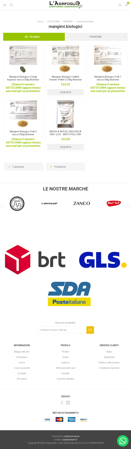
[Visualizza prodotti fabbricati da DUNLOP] (49, 203)
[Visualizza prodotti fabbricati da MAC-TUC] (113, 203)
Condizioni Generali (109, 368)
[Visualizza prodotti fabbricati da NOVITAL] (17, 203)
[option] (17, 202)
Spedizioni (109, 357)
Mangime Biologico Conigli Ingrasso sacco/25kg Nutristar (23, 78)
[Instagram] (68, 402)
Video (109, 351)
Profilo (65, 351)
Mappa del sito (22, 351)
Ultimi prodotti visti (65, 368)
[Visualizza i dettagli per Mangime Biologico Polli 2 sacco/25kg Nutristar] (23, 114)
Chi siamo (22, 378)
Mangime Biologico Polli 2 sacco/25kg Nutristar (23, 133)
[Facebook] (62, 402)
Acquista (65, 92)
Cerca (22, 362)
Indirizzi (65, 362)
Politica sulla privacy (109, 362)
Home (40, 21)
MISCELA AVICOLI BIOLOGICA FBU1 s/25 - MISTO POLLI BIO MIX (65, 134)
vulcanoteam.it (69, 439)
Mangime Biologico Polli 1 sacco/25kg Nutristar (107, 78)
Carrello (65, 373)
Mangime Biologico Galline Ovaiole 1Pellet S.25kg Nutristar (65, 78)
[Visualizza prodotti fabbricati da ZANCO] (81, 203)
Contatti (22, 373)
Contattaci (21, 357)
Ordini (65, 357)
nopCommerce (71, 436)
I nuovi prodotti (22, 368)
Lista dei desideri (65, 378)
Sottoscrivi (90, 330)
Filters (34, 37)
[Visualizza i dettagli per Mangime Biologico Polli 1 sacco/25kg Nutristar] (108, 59)
